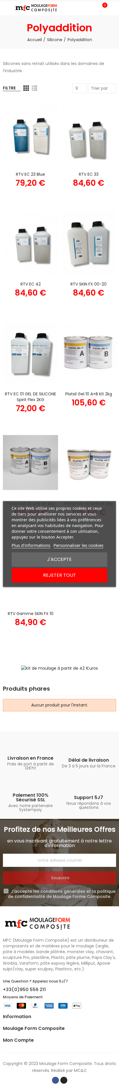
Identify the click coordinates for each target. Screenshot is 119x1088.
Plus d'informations (31, 545)
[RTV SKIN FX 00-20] (88, 243)
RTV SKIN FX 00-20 (88, 284)
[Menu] (5, 8)
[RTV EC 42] (30, 243)
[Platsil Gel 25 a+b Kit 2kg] (30, 462)
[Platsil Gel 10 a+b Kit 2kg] (88, 353)
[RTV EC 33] (88, 133)
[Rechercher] (92, 7)
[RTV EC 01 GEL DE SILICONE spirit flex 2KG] (30, 353)
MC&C (80, 1070)
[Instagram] (63, 1080)
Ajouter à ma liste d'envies (43, 120)
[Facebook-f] (55, 1080)
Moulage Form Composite (65, 1063)
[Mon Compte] (113, 8)
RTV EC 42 (31, 284)
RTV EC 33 (88, 174)
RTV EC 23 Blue (30, 174)
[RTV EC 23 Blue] (30, 133)
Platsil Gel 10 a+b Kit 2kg (88, 394)
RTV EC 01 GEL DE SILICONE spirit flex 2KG (30, 397)
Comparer (43, 109)
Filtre (9, 88)
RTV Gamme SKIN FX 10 (30, 613)
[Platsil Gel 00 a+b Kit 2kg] (88, 462)
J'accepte (59, 559)
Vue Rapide (43, 132)
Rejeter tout (59, 575)
